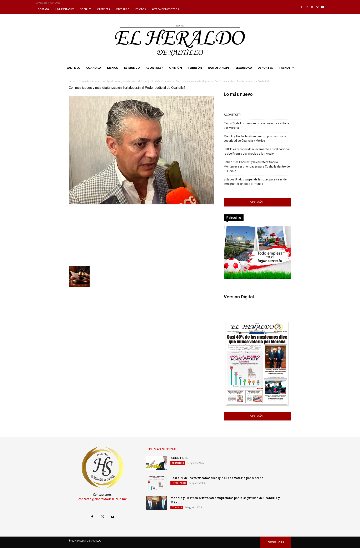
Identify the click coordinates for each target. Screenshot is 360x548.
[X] (312, 7)
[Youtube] (322, 7)
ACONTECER (232, 114)
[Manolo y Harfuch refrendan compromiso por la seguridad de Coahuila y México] (156, 503)
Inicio (72, 81)
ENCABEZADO (179, 483)
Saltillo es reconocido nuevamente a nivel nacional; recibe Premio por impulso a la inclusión (257, 151)
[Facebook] (302, 7)
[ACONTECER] (156, 463)
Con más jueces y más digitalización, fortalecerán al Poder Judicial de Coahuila (125, 81)
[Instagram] (307, 7)
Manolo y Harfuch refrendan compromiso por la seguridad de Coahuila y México (255, 138)
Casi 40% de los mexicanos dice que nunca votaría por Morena (256, 125)
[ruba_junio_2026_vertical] (257, 278)
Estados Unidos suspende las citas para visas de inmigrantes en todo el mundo (255, 181)
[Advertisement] (141, 234)
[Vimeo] (317, 7)
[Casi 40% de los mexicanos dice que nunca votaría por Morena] (156, 483)
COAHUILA (177, 507)
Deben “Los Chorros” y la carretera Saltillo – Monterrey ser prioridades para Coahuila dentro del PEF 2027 (257, 166)
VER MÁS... (257, 202)
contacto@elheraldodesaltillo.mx (102, 499)
